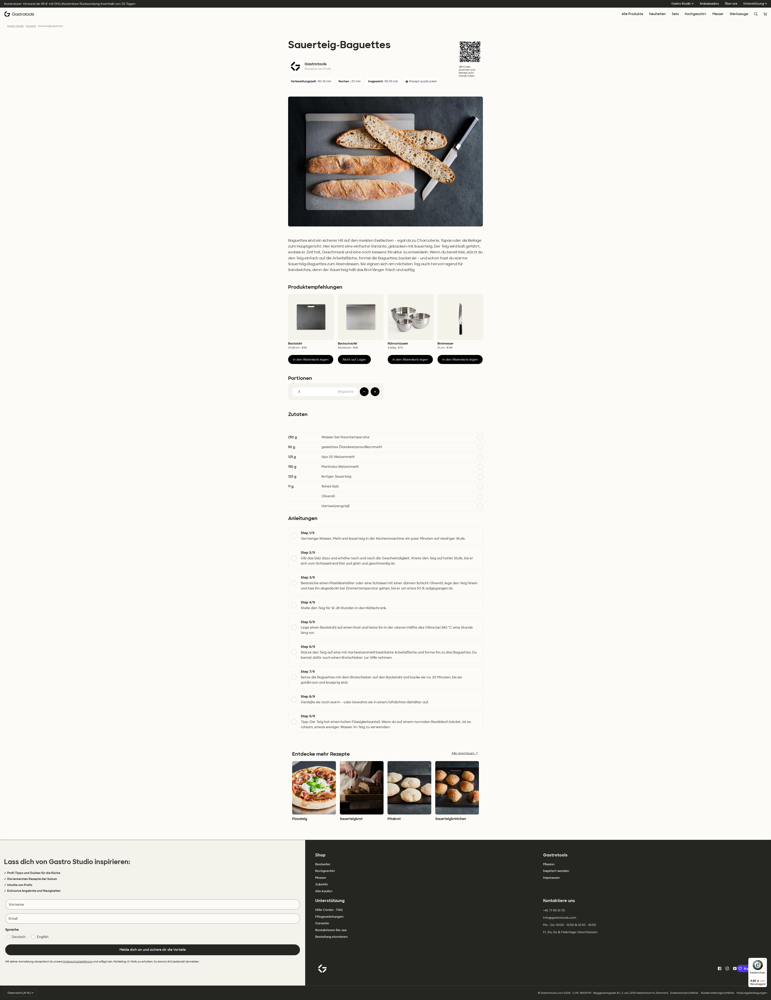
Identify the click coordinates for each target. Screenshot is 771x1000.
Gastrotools (316, 64)
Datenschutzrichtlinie (684, 993)
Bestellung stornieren (331, 937)
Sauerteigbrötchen (450, 819)
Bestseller (322, 864)
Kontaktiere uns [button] (559, 900)
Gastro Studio (681, 3)
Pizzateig (299, 819)
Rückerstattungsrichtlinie (717, 993)
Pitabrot (394, 819)
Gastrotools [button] (555, 855)
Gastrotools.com (552, 993)
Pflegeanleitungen (329, 917)
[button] (695, 14)
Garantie (322, 923)
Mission (548, 864)
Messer (320, 878)
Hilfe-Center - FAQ (329, 910)
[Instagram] (727, 968)
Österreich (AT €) (19, 993)
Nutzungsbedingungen (752, 993)
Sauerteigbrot (351, 819)
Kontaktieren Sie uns (331, 930)
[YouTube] (735, 968)
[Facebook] (719, 968)
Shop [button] (320, 855)
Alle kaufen (323, 891)
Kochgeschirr (325, 871)
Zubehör (321, 884)
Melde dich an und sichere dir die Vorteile (152, 950)
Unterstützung (753, 3)
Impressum (551, 878)
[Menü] (764, 960)
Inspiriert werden (556, 871)
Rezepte (31, 26)
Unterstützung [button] (330, 900)
